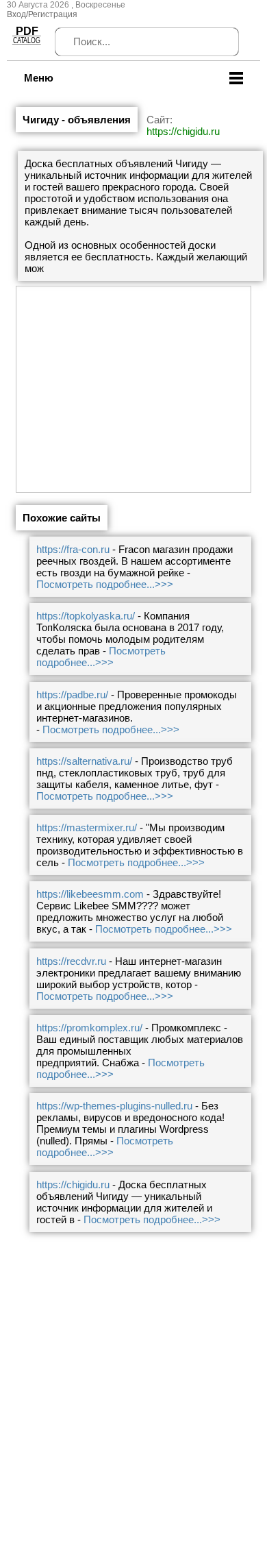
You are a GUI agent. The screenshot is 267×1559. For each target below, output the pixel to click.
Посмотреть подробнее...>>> (104, 584)
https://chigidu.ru (183, 131)
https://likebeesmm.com (90, 894)
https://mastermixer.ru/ (86, 827)
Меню (38, 78)
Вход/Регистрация (42, 14)
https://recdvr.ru (71, 961)
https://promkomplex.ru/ (89, 1027)
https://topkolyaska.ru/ (85, 616)
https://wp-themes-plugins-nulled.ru (114, 1106)
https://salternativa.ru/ (84, 761)
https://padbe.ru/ (72, 694)
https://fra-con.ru (73, 549)
